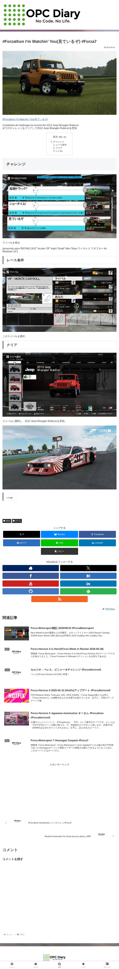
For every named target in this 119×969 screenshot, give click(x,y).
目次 (55, 136)
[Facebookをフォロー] (30, 576)
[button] (59, 551)
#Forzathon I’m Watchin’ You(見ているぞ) (25, 119)
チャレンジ (58, 141)
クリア (59, 148)
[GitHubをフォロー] (30, 591)
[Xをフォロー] (88, 568)
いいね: (59, 151)
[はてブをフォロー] (88, 576)
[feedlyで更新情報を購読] (88, 591)
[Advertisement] (59, 788)
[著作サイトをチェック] (30, 568)
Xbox (8, 521)
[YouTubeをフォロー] (30, 583)
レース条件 (61, 145)
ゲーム (18, 521)
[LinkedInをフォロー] (88, 583)
